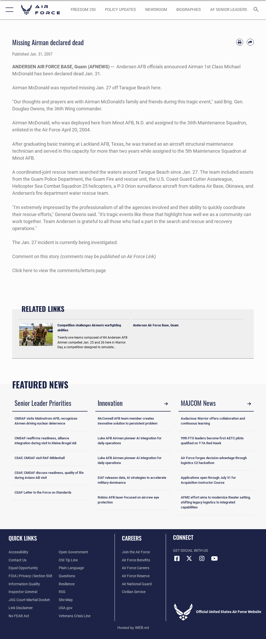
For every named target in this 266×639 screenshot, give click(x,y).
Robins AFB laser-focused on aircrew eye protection (128, 499)
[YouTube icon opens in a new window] (214, 558)
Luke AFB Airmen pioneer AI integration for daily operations (130, 440)
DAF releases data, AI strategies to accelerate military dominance (132, 480)
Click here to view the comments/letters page (59, 270)
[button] (8, 9)
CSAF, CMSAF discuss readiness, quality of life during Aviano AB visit (49, 475)
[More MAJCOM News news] (249, 403)
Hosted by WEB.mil (133, 627)
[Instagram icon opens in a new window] (202, 558)
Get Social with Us (190, 550)
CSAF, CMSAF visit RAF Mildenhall (40, 458)
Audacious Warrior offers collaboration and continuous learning (213, 420)
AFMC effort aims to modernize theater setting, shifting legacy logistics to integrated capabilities (216, 502)
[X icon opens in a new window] (189, 558)
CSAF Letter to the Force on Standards (43, 492)
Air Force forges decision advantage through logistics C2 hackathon (214, 460)
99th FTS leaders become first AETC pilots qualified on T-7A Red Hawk (212, 440)
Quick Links (23, 538)
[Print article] (239, 42)
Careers (132, 538)
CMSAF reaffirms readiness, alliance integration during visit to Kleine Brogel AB (45, 440)
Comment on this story (35, 256)
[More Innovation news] (166, 403)
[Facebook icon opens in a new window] (177, 558)
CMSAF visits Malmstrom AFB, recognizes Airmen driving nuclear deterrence (46, 420)
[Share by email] (250, 42)
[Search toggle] (257, 10)
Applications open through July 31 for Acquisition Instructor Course (208, 480)
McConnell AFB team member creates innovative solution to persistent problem (127, 420)
